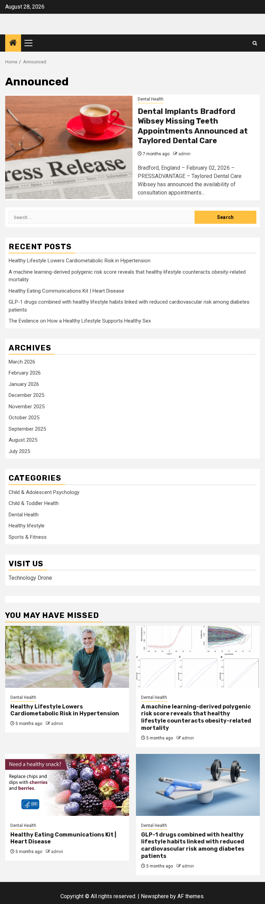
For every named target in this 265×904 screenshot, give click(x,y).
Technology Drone (30, 578)
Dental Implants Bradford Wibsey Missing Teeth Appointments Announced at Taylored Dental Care (193, 126)
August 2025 (23, 440)
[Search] (255, 43)
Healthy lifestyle (27, 526)
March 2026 (22, 362)
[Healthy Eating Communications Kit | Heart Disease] (67, 785)
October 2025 (24, 417)
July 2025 (19, 451)
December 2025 (26, 395)
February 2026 (25, 373)
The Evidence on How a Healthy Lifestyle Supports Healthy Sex (80, 321)
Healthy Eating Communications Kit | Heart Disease (66, 291)
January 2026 (24, 384)
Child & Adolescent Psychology (44, 492)
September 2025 (27, 429)
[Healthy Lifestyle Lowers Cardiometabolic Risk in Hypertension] (67, 657)
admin (184, 153)
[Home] (13, 43)
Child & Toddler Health (34, 503)
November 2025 (27, 406)
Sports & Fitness (28, 537)
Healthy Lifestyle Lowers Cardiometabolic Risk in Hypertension (79, 260)
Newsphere (155, 896)
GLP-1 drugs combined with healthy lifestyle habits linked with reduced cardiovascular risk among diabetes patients (192, 845)
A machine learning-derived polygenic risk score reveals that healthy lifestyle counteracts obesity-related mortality (196, 717)
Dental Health (151, 99)
